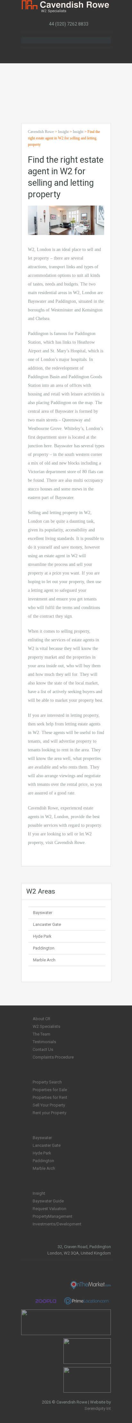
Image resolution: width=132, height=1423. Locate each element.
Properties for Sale (50, 1089)
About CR (41, 1018)
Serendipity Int (98, 1408)
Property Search (47, 1082)
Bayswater (42, 912)
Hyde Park (42, 936)
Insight (63, 131)
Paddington (43, 948)
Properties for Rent (50, 1097)
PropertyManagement (52, 1216)
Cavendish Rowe (41, 131)
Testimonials (44, 1041)
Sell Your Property (49, 1105)
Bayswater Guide (48, 1201)
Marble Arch (44, 960)
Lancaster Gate (47, 924)
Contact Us (43, 1049)
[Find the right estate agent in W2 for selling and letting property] (66, 219)
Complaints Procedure (53, 1057)
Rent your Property (49, 1112)
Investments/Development (57, 1224)
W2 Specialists (46, 1026)
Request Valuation (49, 1208)
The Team (41, 1034)
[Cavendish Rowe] (66, 6)
